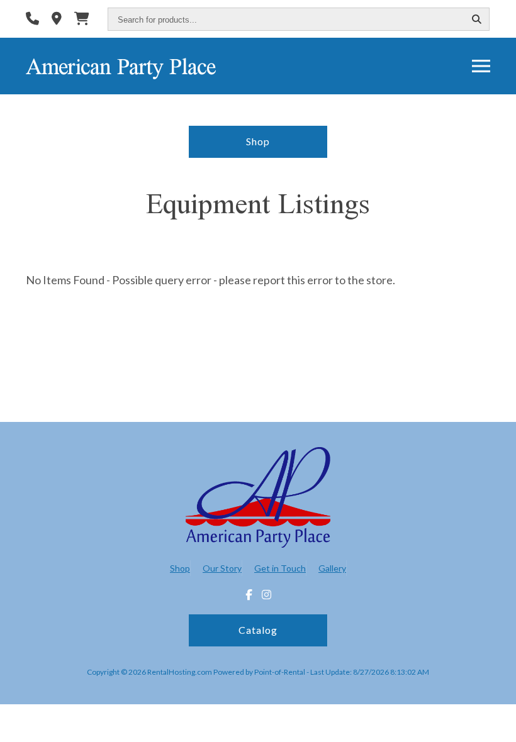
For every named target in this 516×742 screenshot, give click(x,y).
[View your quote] (81, 19)
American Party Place (120, 66)
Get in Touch (280, 568)
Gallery (332, 568)
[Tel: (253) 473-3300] (32, 19)
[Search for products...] (476, 19)
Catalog (258, 630)
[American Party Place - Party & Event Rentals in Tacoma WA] (258, 499)
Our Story (222, 568)
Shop (258, 141)
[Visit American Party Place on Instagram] (266, 595)
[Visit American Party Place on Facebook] (248, 595)
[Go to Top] (492, 719)
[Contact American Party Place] (57, 19)
